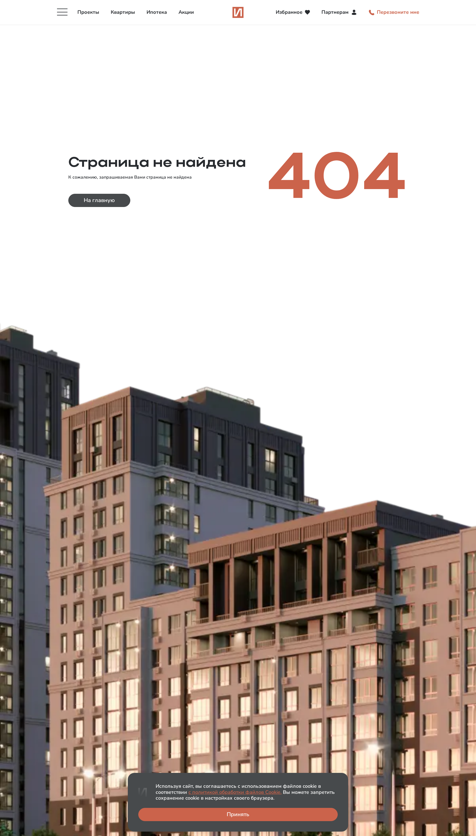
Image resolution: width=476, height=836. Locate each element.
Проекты (88, 12)
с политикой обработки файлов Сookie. (235, 792)
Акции (186, 12)
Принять (238, 814)
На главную (99, 200)
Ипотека (157, 12)
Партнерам (334, 12)
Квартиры (123, 12)
